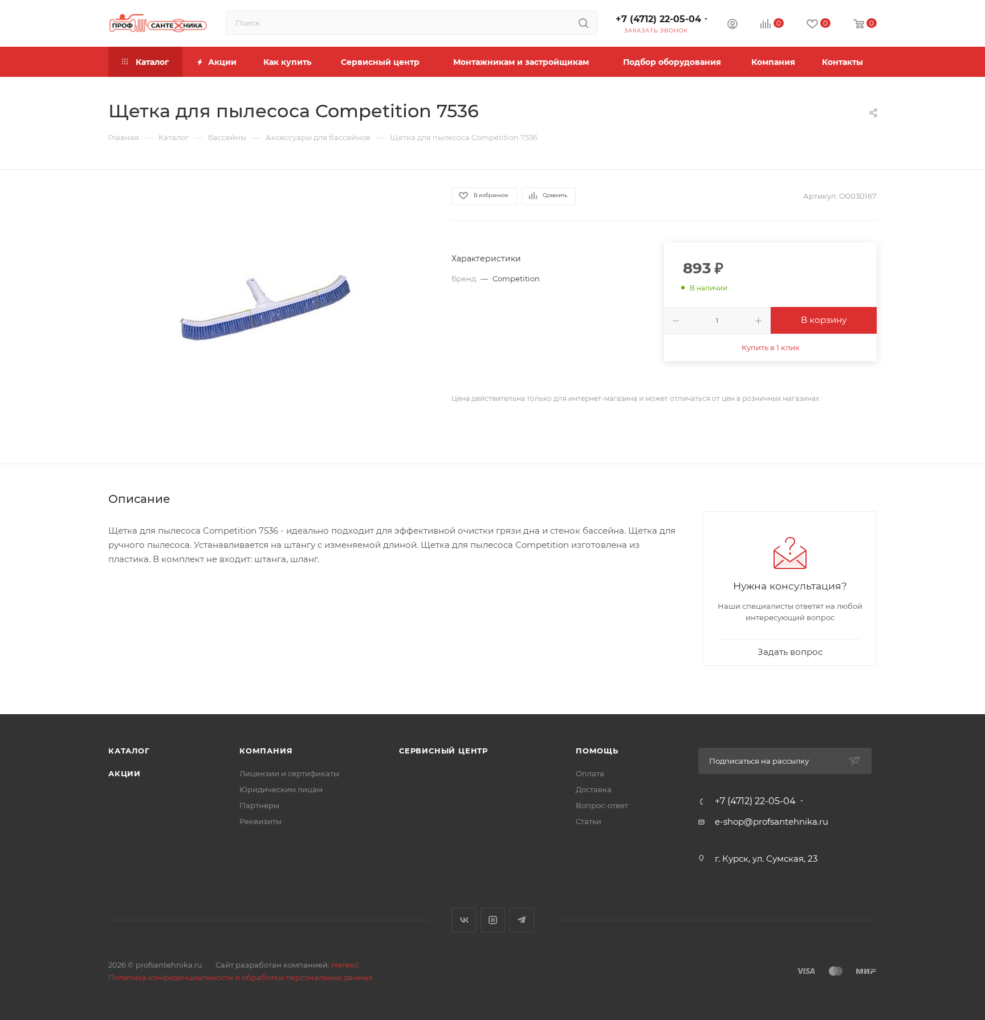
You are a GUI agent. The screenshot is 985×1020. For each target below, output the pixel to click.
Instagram (493, 920)
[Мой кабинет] (732, 25)
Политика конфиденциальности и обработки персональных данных (240, 977)
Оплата (590, 773)
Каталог (129, 750)
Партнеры (259, 805)
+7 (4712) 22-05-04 (658, 19)
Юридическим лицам (281, 789)
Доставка (594, 789)
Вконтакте (463, 920)
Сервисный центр (443, 750)
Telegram (522, 920)
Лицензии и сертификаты (289, 773)
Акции (124, 773)
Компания (265, 750)
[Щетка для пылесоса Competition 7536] (269, 317)
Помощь (597, 750)
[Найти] (583, 23)
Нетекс (345, 964)
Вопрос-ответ (602, 805)
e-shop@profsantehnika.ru (771, 821)
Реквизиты (260, 821)
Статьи (588, 821)
